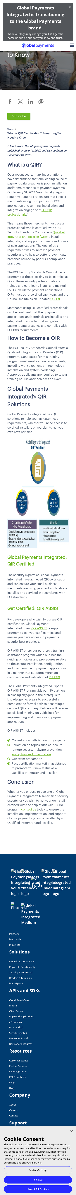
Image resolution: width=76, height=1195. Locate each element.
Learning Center (18, 1071)
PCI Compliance (17, 1077)
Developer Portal (18, 1038)
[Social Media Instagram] (61, 882)
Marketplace (16, 983)
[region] (38, 1160)
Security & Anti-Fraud (20, 972)
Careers (13, 1110)
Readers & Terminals (20, 978)
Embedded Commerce (21, 961)
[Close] (72, 1131)
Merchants (15, 939)
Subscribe (19, 116)
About (12, 1104)
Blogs (9, 129)
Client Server (16, 1011)
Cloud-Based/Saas (19, 1000)
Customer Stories (18, 1060)
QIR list (55, 299)
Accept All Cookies (38, 1189)
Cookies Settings (38, 1170)
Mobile (13, 1005)
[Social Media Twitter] (37, 882)
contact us (28, 809)
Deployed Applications (21, 1016)
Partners (14, 934)
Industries (14, 944)
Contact (13, 1115)
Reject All (38, 1179)
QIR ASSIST (39, 628)
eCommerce (16, 1022)
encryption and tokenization (31, 754)
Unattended (16, 1027)
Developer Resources (20, 1044)
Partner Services (18, 1066)
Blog (11, 1088)
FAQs (12, 1082)
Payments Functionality (22, 967)
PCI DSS (54, 677)
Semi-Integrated (18, 1033)
